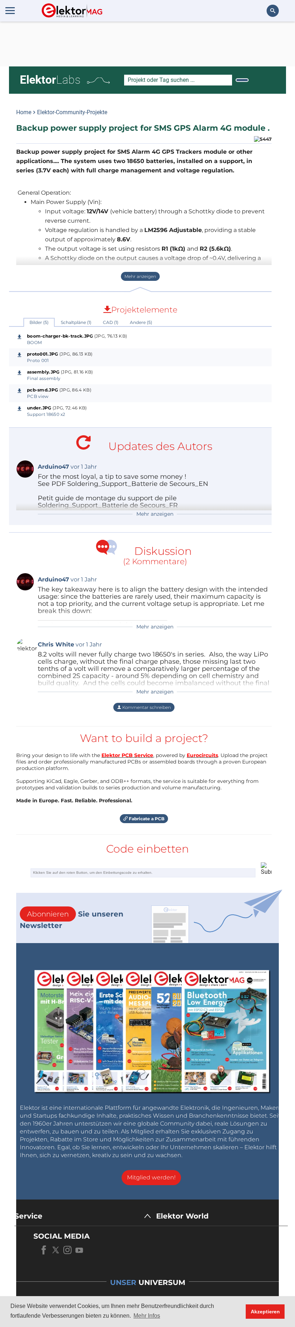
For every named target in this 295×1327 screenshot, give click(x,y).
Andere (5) (141, 322)
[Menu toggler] (10, 10)
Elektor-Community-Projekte (72, 112)
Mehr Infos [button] (146, 1316)
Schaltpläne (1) (76, 322)
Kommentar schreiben (146, 707)
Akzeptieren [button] (265, 1311)
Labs (50, 80)
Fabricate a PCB (146, 818)
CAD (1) (110, 322)
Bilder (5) (39, 322)
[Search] (242, 80)
